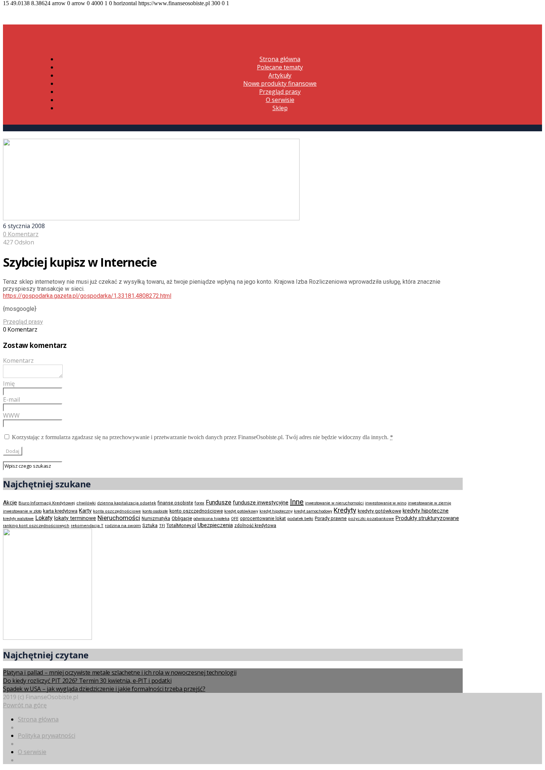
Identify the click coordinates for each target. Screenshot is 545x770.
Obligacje (182, 518)
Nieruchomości (119, 517)
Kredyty (345, 510)
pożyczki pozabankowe (371, 518)
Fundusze (218, 502)
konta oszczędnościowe (117, 511)
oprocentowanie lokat (263, 518)
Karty (85, 510)
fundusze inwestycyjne (260, 502)
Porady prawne (331, 518)
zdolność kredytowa (255, 525)
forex (199, 503)
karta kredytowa (60, 511)
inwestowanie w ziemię (429, 503)
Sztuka (150, 525)
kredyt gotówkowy (241, 511)
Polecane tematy (280, 67)
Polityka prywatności (46, 735)
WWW (11, 415)
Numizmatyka (156, 518)
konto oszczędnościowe (196, 511)
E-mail (11, 399)
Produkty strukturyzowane (427, 518)
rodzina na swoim (123, 525)
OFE (234, 518)
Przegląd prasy (280, 92)
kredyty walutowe (18, 518)
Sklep (280, 108)
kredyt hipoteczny (276, 511)
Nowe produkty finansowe (280, 83)
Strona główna (280, 59)
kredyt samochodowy (313, 511)
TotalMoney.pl (181, 525)
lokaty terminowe (75, 518)
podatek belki (300, 518)
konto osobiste (155, 511)
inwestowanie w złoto (22, 511)
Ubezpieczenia (215, 525)
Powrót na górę (25, 705)
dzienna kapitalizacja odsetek (126, 503)
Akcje (10, 502)
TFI (162, 525)
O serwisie (280, 100)
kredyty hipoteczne (426, 510)
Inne (297, 501)
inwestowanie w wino (385, 503)
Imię (9, 383)
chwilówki (86, 503)
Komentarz (18, 360)
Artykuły (279, 75)
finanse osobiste (175, 503)
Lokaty (44, 517)
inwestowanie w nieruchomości (334, 503)
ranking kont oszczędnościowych (36, 525)
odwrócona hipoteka (211, 518)
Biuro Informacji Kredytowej (47, 503)
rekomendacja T (87, 525)
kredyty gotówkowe (379, 511)
